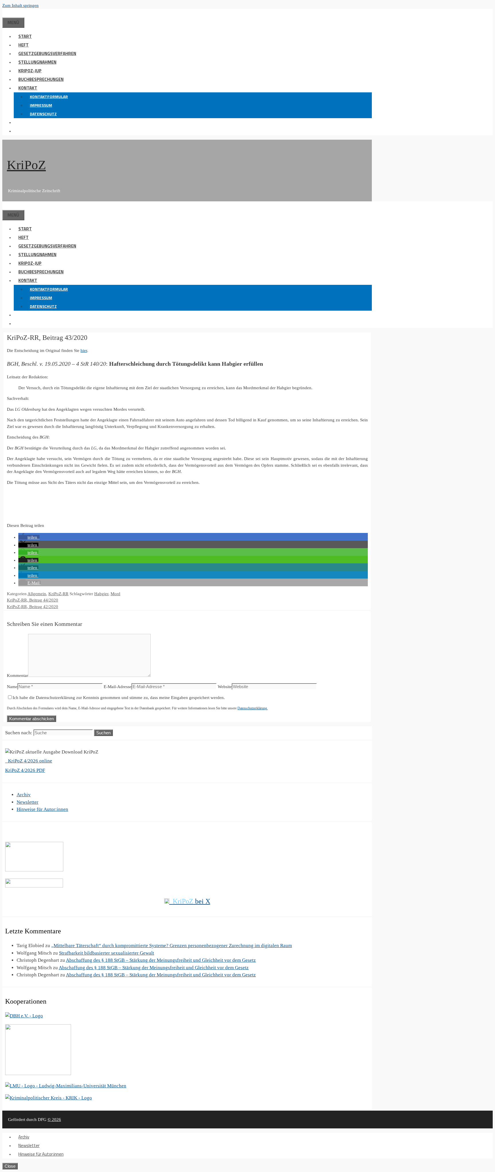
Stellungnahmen (37, 62)
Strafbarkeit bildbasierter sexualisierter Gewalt (106, 953)
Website (225, 686)
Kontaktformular (49, 97)
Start (25, 36)
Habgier (101, 593)
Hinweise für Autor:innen (42, 809)
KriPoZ (26, 165)
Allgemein (37, 593)
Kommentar (17, 675)
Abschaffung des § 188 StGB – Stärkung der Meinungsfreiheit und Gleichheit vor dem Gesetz (161, 960)
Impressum (41, 105)
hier (83, 350)
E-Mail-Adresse (117, 686)
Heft (23, 45)
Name (12, 686)
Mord (115, 593)
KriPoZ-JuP (30, 70)
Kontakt (27, 88)
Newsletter (27, 802)
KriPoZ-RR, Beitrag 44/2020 (32, 600)
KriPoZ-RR (58, 593)
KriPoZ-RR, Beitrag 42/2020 (32, 606)
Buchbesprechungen (41, 79)
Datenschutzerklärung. (252, 708)
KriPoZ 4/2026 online (29, 761)
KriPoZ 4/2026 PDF (25, 770)
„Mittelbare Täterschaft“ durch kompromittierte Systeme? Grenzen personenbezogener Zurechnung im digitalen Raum (171, 945)
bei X (191, 901)
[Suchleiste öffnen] (6, 13)
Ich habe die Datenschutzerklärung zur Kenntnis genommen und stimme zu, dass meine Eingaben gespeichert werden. (119, 697)
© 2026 (54, 1119)
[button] (18, 122)
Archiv (24, 794)
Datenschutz (43, 114)
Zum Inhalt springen (20, 5)
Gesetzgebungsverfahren (47, 53)
